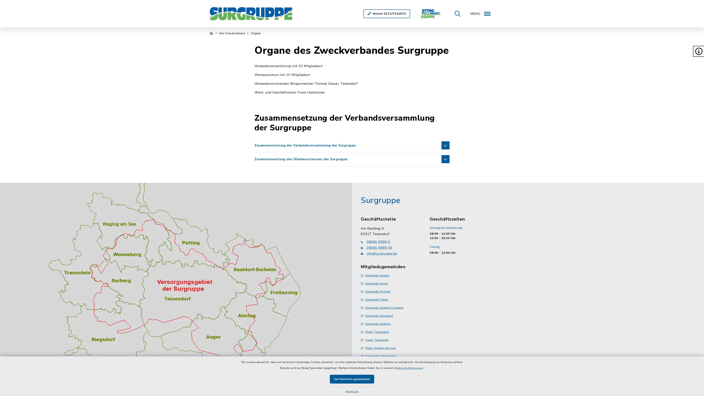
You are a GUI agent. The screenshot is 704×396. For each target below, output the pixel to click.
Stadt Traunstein (377, 340)
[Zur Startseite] (211, 33)
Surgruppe (381, 200)
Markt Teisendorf (377, 332)
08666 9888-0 (378, 242)
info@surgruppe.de (382, 253)
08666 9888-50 (379, 247)
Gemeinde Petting (377, 292)
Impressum (352, 391)
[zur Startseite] (251, 14)
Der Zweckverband (232, 33)
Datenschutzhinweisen (409, 368)
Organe (256, 33)
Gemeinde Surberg (377, 324)
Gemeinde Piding (376, 300)
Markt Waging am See (380, 348)
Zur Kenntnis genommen (352, 379)
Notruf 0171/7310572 (389, 14)
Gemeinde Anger (376, 284)
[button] (698, 51)
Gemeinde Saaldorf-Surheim (384, 308)
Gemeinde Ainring (377, 276)
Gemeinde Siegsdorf (379, 316)
